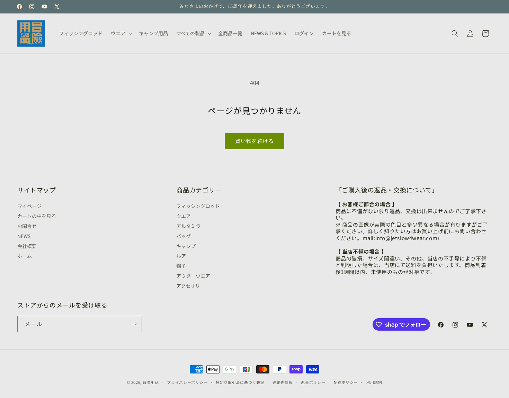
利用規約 (374, 382)
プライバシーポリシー (187, 382)
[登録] (134, 324)
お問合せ (27, 226)
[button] (121, 33)
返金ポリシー (313, 382)
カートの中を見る (36, 216)
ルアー (183, 255)
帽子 (181, 265)
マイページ (29, 207)
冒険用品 (151, 382)
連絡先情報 (283, 382)
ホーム (24, 255)
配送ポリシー (345, 382)
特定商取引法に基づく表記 (240, 382)
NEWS (23, 236)
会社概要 (27, 246)
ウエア (183, 216)
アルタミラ (188, 226)
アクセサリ (188, 285)
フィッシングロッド (198, 207)
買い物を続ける (254, 140)
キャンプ (186, 246)
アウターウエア (193, 275)
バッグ (183, 236)
